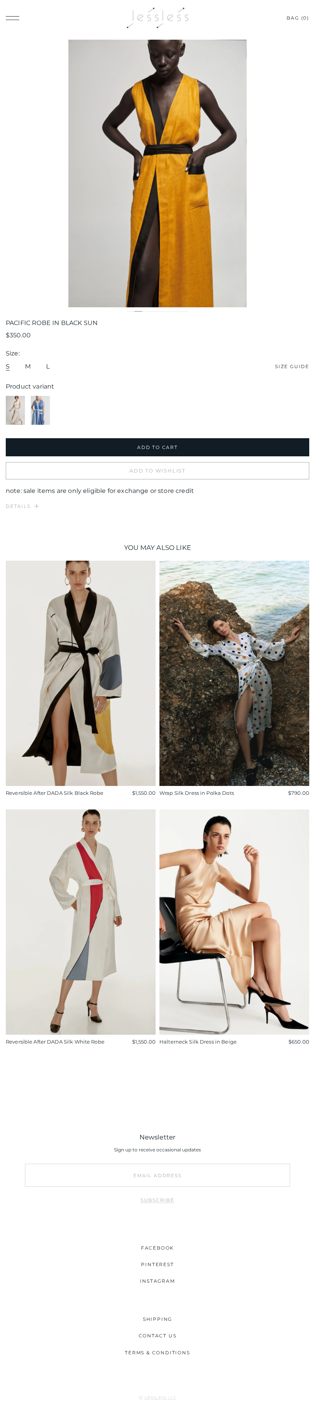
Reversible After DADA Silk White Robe (55, 1042)
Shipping (157, 1319)
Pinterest (157, 1264)
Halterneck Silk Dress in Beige (198, 1042)
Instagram (157, 1280)
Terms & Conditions (157, 1352)
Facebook (157, 1247)
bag (298, 18)
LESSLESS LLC (160, 1398)
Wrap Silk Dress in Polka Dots (196, 793)
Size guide (292, 366)
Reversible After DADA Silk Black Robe (54, 793)
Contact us (158, 1335)
